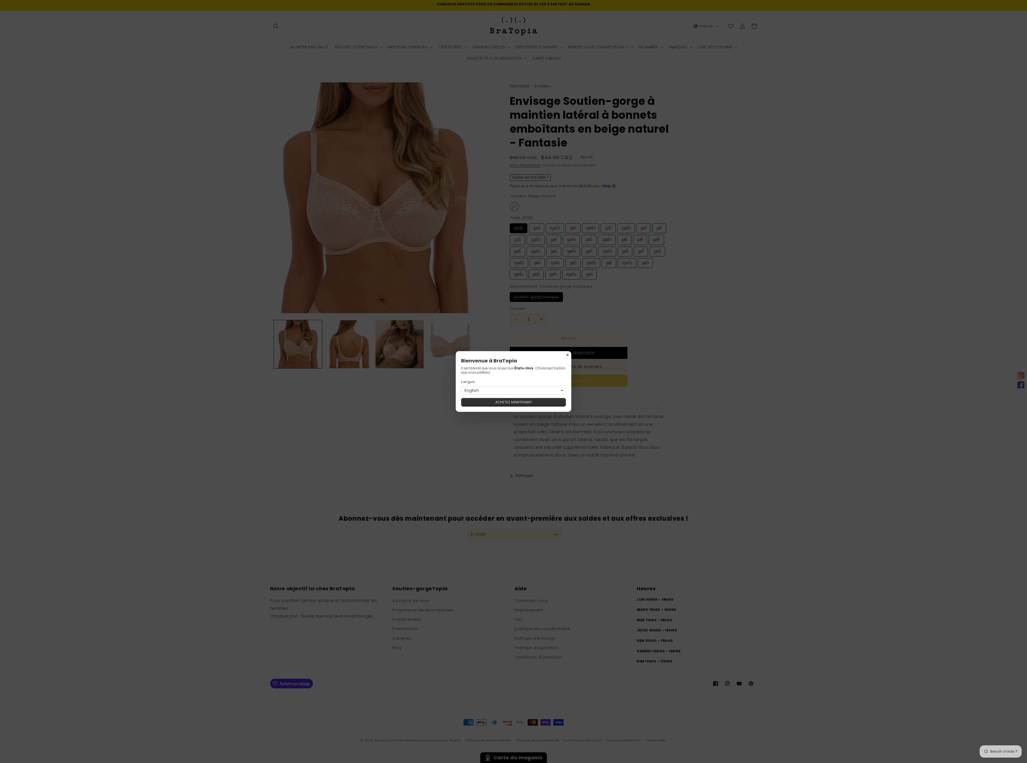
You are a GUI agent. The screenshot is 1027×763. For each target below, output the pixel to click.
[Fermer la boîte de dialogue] (567, 355)
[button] (513, 390)
